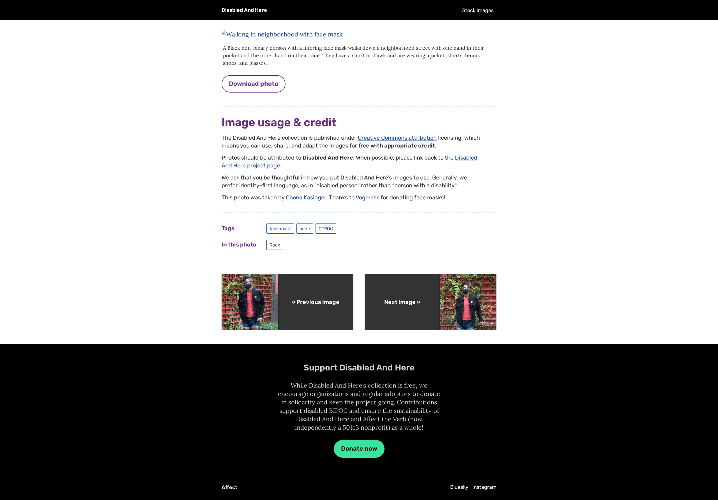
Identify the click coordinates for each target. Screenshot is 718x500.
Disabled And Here (244, 10)
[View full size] (282, 34)
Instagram (484, 487)
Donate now (359, 448)
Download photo (253, 83)
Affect (229, 487)
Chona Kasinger (306, 197)
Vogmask (367, 197)
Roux (275, 244)
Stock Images (478, 10)
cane (305, 228)
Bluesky (459, 487)
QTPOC (326, 228)
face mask (280, 228)
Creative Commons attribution (397, 137)
